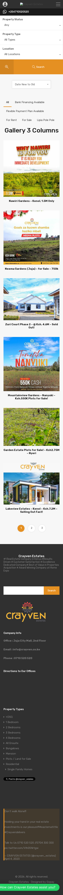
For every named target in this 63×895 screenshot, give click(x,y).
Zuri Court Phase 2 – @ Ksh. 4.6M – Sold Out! (31, 326)
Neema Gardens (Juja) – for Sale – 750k (31, 268)
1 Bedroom (12, 722)
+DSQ (9, 716)
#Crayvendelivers (14, 832)
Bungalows (12, 748)
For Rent (11, 120)
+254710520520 (18, 11)
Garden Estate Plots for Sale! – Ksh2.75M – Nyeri (31, 451)
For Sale (27, 120)
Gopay (50, 881)
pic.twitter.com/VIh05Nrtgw (21, 848)
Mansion (11, 753)
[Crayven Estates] (31, 4)
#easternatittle (48, 827)
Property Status (13, 19)
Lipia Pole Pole (45, 120)
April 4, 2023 (12, 858)
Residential (12, 764)
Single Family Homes (20, 769)
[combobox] (31, 26)
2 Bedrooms (13, 727)
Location (8, 48)
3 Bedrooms (13, 732)
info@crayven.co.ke (26, 649)
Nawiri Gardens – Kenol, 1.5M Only (31, 201)
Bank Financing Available (29, 102)
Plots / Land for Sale (18, 758)
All (7, 102)
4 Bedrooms (13, 737)
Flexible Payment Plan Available (25, 111)
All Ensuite (12, 743)
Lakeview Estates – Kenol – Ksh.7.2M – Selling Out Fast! (31, 510)
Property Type (11, 34)
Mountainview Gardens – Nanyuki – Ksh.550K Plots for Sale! (31, 397)
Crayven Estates (31, 556)
